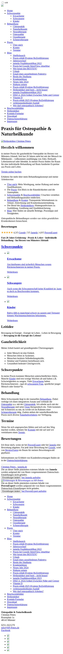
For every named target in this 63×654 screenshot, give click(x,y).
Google (22, 232)
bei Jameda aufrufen (31, 477)
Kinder (16, 21)
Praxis (10, 42)
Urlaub (16, 71)
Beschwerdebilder (15, 108)
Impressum (12, 121)
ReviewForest (11, 450)
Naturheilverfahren (28, 415)
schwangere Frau (35, 384)
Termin (21, 432)
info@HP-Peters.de (10, 627)
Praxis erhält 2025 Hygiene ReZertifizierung (33, 100)
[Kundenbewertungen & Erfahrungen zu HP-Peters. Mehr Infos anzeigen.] (22, 480)
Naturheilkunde (20, 29)
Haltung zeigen (20, 84)
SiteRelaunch (19, 55)
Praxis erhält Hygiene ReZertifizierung (31, 58)
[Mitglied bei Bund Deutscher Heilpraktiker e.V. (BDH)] (8, 638)
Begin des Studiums (22, 76)
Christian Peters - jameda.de (14, 467)
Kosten (16, 47)
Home (10, 10)
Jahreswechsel (19, 60)
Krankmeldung (20, 79)
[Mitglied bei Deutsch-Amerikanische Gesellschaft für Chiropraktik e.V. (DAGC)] (8, 641)
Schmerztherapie (20, 39)
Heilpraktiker (13, 111)
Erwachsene (18, 16)
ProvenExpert (51, 232)
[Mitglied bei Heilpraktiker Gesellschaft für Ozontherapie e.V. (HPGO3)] (8, 644)
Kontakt (31, 430)
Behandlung (12, 24)
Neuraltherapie (20, 31)
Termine (17, 50)
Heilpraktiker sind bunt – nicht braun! (30, 89)
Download (12, 116)
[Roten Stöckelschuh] (8, 650)
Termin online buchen (11, 172)
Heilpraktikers (27, 205)
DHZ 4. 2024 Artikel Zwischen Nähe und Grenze (36, 95)
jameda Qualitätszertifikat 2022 (27, 63)
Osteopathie (18, 34)
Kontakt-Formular (15, 113)
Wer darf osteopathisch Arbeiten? (28, 105)
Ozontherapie (19, 37)
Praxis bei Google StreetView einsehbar (31, 66)
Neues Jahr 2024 (20, 82)
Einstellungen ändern (11, 478)
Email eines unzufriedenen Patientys (29, 74)
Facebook (5, 630)
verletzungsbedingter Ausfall (26, 103)
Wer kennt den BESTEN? (25, 68)
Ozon (27, 407)
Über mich (18, 45)
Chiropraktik (19, 26)
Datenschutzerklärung (17, 118)
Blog (9, 53)
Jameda (34, 232)
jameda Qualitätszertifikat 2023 (27, 92)
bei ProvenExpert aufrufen (34, 491)
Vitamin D (18, 97)
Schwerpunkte (13, 13)
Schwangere (18, 18)
